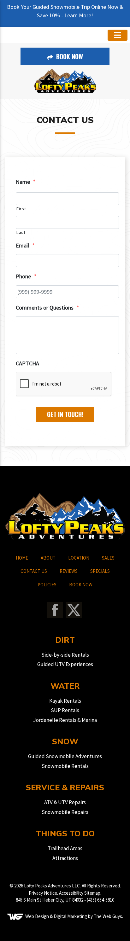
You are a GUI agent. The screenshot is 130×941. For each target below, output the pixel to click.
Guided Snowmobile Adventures (65, 756)
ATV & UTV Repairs (65, 802)
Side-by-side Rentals (65, 654)
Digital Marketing (70, 916)
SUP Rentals (65, 710)
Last (21, 232)
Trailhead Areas (65, 848)
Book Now (69, 56)
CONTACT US (34, 571)
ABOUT (48, 558)
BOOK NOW (80, 585)
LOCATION (78, 558)
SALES (108, 558)
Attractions (65, 858)
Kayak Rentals (65, 700)
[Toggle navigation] (117, 35)
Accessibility (71, 893)
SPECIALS (100, 571)
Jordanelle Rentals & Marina (65, 720)
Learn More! (78, 15)
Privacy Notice (43, 893)
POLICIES (47, 585)
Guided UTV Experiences (65, 664)
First (21, 209)
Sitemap (92, 893)
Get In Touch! (65, 414)
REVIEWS (69, 571)
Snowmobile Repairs (65, 812)
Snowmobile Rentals (65, 766)
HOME (22, 558)
